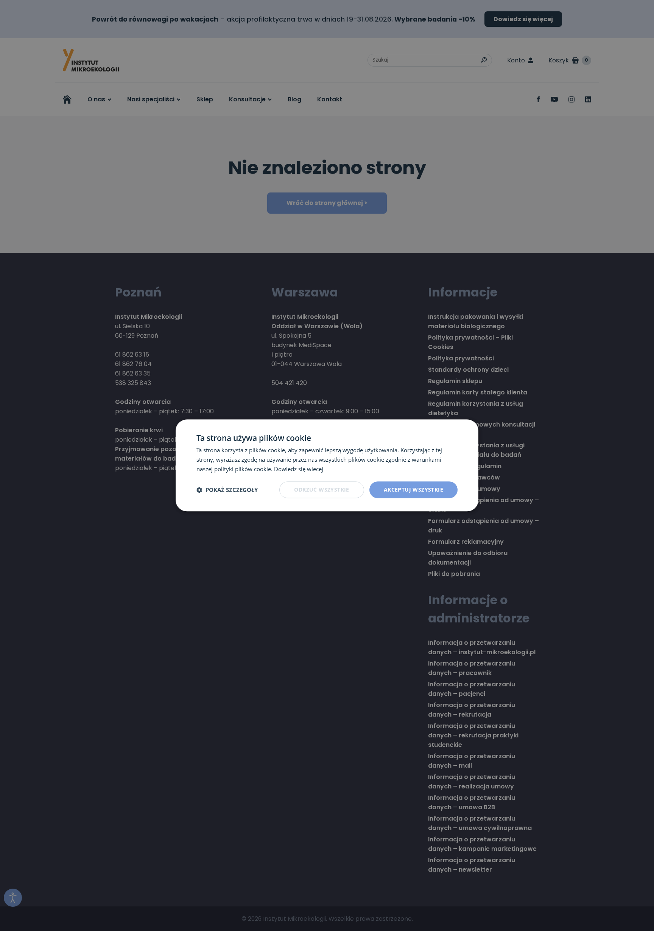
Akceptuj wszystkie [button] (413, 489)
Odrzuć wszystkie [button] (321, 489)
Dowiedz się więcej (298, 469)
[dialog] (327, 465)
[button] (227, 490)
